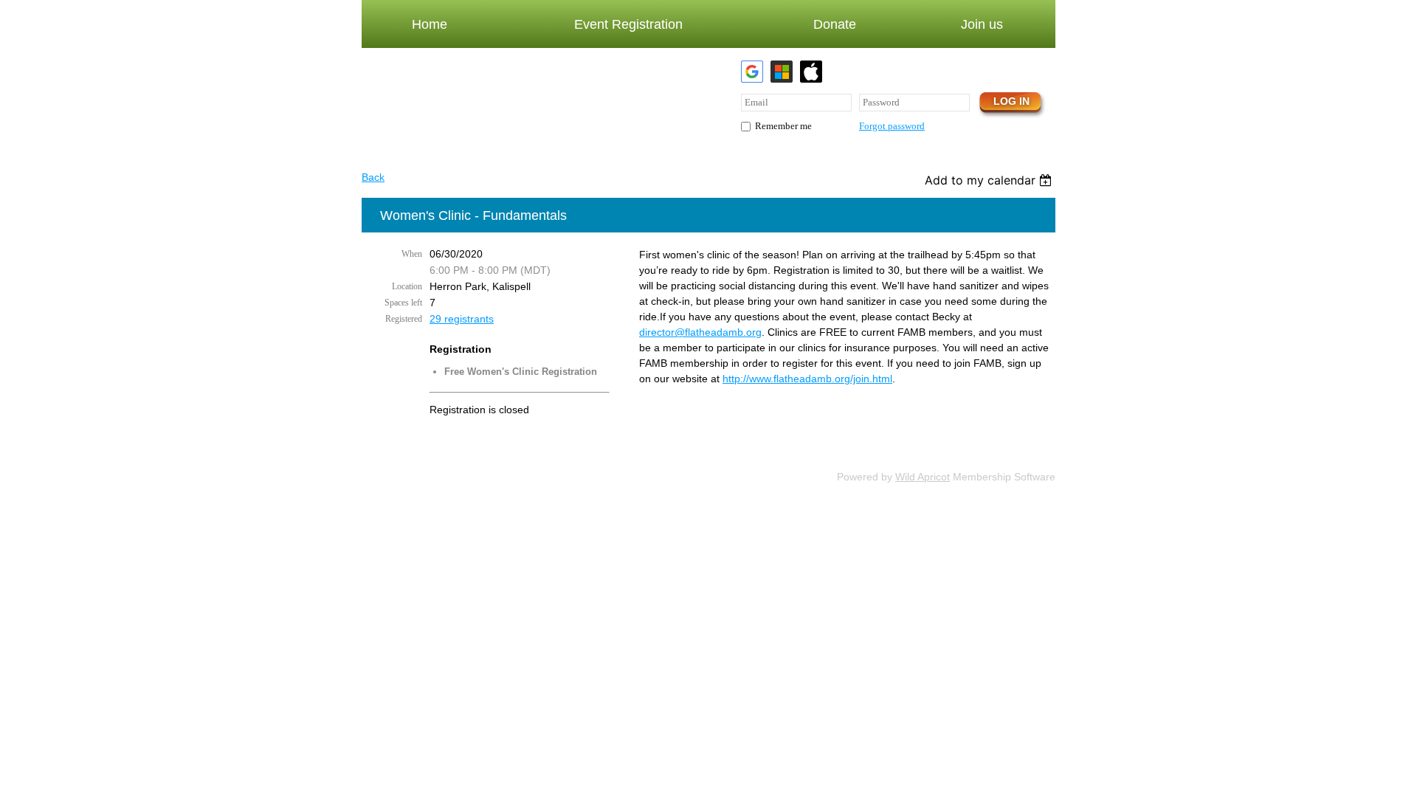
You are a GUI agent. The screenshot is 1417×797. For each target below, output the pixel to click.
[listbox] (990, 180)
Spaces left (403, 302)
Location (407, 286)
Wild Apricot (922, 477)
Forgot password (892, 125)
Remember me (783, 125)
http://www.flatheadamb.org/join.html (807, 378)
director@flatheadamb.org (700, 332)
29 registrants (462, 319)
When (411, 254)
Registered (403, 319)
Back (373, 177)
